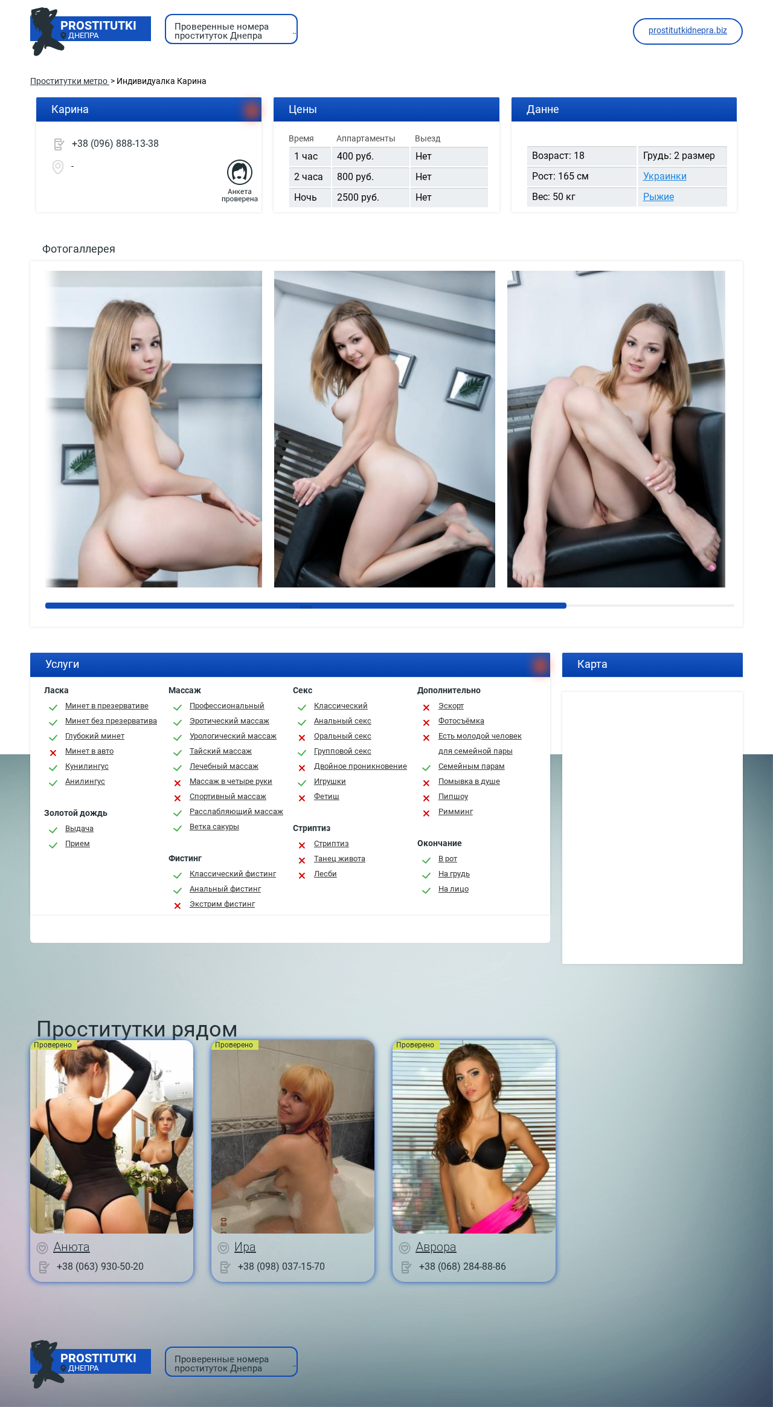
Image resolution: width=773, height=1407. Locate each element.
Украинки (665, 176)
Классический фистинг (233, 873)
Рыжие (658, 196)
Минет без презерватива (111, 720)
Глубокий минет (94, 735)
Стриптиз (331, 843)
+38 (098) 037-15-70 (281, 1266)
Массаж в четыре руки (231, 781)
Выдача (79, 828)
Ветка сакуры (214, 826)
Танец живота (339, 858)
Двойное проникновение (360, 766)
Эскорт (451, 705)
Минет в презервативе (107, 705)
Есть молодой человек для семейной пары (480, 743)
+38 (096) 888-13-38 (115, 143)
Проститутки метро (69, 81)
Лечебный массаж (224, 766)
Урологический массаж (233, 735)
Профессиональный (227, 705)
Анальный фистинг (225, 888)
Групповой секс (342, 750)
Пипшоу (453, 796)
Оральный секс (342, 735)
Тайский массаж (221, 750)
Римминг (455, 811)
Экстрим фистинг (222, 903)
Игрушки (330, 781)
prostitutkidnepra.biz (688, 30)
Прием (77, 843)
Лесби (325, 873)
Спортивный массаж (228, 796)
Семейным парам (471, 766)
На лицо (453, 888)
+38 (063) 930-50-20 (100, 1266)
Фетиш (326, 796)
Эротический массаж (229, 720)
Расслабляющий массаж (236, 811)
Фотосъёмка (461, 720)
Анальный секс (342, 720)
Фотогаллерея (78, 248)
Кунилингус (87, 766)
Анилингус (85, 781)
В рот (447, 858)
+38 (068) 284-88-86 (462, 1266)
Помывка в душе (469, 781)
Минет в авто (89, 750)
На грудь (454, 873)
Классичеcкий (341, 705)
